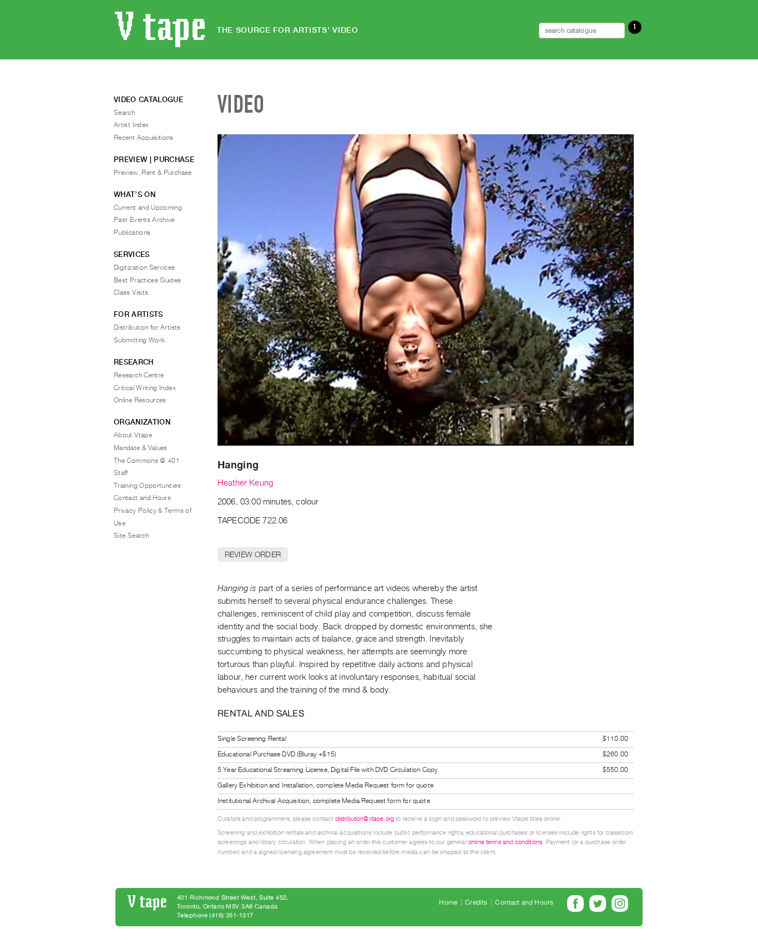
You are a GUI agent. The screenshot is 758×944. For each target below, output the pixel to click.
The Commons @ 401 (147, 461)
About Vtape (133, 435)
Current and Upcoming (148, 207)
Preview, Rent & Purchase (153, 172)
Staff (121, 473)
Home (448, 902)
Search (124, 113)
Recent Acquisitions (144, 138)
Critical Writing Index (145, 388)
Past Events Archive (144, 220)
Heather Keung (245, 482)
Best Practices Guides (147, 280)
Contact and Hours (142, 498)
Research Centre (139, 375)
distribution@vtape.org (365, 818)
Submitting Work (139, 340)
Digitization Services (144, 267)
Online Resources (140, 400)
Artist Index (131, 125)
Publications (132, 232)
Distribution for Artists (147, 327)
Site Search (131, 535)
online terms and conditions (505, 842)
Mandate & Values (141, 448)
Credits (476, 902)
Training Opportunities (147, 485)
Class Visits (131, 292)
